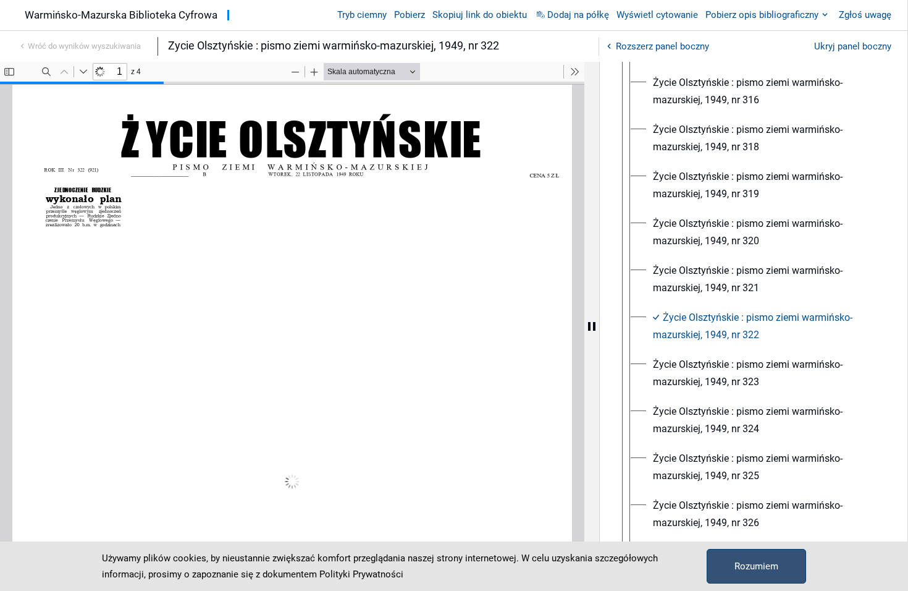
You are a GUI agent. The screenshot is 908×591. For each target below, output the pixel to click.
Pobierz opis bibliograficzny (761, 14)
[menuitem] (764, 91)
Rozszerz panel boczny (662, 46)
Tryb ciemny (362, 14)
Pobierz (409, 14)
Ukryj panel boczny (852, 46)
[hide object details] (591, 326)
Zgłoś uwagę (865, 14)
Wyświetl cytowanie (657, 14)
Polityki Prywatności (361, 574)
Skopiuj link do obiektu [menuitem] (479, 14)
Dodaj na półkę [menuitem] (578, 14)
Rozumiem (756, 566)
